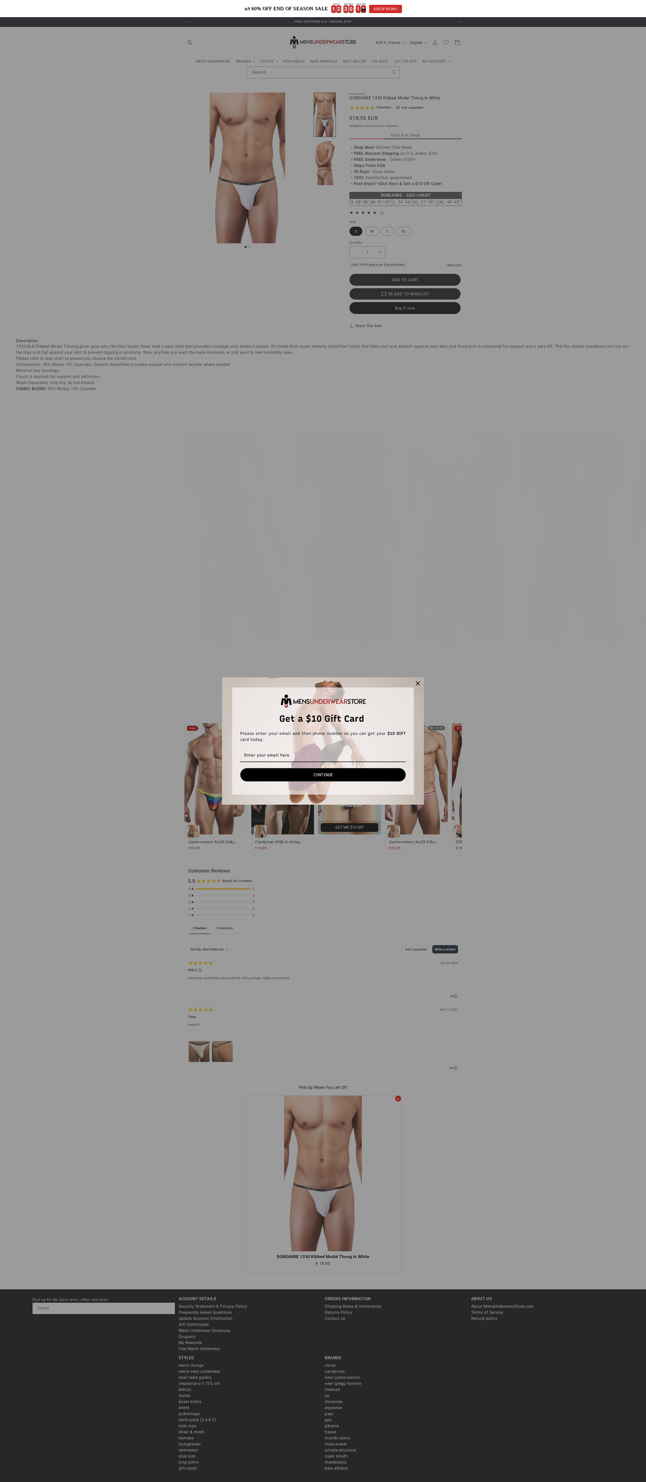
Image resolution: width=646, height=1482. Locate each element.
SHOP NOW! (385, 9)
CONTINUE (323, 774)
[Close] (418, 683)
